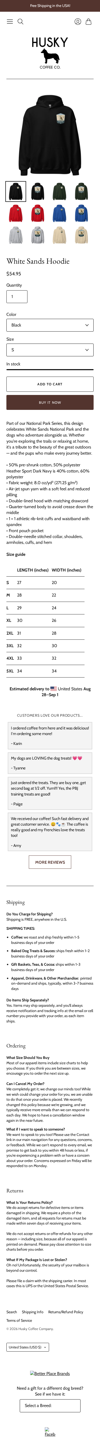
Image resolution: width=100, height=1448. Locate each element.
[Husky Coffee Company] (50, 53)
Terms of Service (19, 1320)
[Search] (20, 22)
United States (25, 1347)
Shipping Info (32, 1312)
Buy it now (50, 402)
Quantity (14, 285)
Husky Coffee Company (35, 1329)
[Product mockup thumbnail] (15, 191)
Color (11, 314)
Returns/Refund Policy (65, 1312)
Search (11, 1312)
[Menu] (9, 21)
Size (10, 339)
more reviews (50, 862)
